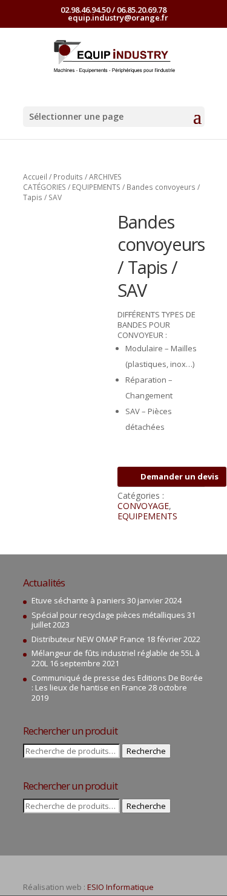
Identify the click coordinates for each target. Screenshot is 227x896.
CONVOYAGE (143, 505)
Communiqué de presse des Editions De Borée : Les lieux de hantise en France (117, 682)
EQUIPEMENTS (96, 187)
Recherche (146, 750)
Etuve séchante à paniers (78, 600)
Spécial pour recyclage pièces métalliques (108, 614)
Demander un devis (179, 476)
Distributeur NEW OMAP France (88, 639)
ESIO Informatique (120, 886)
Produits (68, 177)
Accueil (35, 177)
